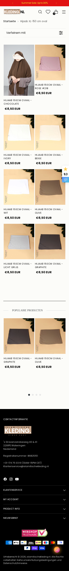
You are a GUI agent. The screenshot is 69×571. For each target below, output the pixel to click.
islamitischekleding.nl (39, 556)
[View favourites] (48, 12)
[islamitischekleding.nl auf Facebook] (5, 479)
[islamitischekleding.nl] (14, 12)
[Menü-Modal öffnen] (64, 12)
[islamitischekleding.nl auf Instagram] (11, 479)
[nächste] (56, 3)
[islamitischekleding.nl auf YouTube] (17, 479)
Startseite (9, 21)
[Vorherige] (13, 3)
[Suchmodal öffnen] (40, 12)
